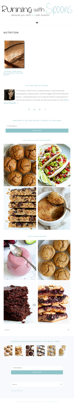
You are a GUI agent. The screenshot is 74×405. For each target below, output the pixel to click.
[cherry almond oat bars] (54, 323)
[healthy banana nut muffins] (54, 279)
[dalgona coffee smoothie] (62, 355)
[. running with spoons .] (37, 17)
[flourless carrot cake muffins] (41, 355)
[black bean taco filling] (54, 186)
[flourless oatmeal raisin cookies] (51, 355)
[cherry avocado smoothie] (20, 279)
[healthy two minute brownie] (30, 355)
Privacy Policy (16, 390)
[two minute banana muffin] (54, 229)
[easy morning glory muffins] (20, 186)
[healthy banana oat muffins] (8, 355)
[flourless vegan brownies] (20, 323)
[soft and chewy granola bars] (20, 229)
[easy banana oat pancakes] (19, 355)
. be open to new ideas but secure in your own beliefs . (13, 73)
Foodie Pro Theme (53, 401)
